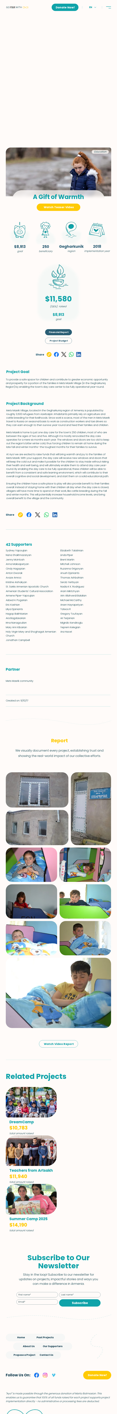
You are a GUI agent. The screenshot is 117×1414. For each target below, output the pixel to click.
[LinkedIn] (78, 354)
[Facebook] (56, 354)
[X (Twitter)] (63, 354)
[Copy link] (49, 354)
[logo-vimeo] (53, 1375)
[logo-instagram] (45, 1375)
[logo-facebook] (36, 1375)
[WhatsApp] (71, 354)
